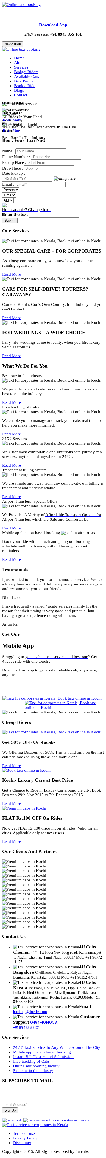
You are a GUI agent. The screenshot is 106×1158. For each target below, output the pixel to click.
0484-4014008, (44, 1022)
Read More (12, 120)
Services (21, 67)
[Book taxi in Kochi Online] (26, 770)
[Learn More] (4, 110)
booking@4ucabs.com (30, 1012)
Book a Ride (24, 86)
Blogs (19, 90)
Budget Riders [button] (26, 72)
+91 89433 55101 (26, 1027)
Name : (8, 151)
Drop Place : (12, 168)
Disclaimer (22, 1143)
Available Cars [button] (26, 76)
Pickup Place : (14, 162)
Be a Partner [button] (24, 81)
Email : (8, 184)
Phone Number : (16, 157)
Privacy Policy (25, 1138)
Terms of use (24, 1133)
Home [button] (19, 58)
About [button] (19, 62)
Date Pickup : (13, 173)
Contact (20, 95)
